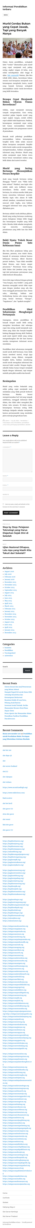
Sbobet (5, 1202)
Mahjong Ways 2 (9, 1207)
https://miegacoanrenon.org (13, 934)
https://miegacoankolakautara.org (15, 1003)
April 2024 (8, 627)
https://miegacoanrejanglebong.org (16, 1120)
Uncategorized (10, 653)
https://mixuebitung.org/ (12, 852)
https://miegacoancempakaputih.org (16, 1163)
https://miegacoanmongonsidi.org (16, 1035)
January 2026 (9, 579)
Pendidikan (24, 420)
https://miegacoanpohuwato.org (15, 1059)
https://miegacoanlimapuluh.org (15, 1157)
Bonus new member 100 (12, 734)
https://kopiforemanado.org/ (13, 915)
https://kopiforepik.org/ (12, 886)
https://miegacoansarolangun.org (15, 1155)
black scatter (7, 798)
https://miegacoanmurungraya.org (16, 1088)
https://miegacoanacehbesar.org (15, 1110)
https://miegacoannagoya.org (14, 1032)
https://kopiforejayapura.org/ (14, 849)
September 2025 (11, 590)
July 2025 (8, 595)
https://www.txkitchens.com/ (14, 793)
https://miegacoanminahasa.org (15, 1024)
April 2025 (8, 603)
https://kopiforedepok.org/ (13, 907)
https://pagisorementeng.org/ (14, 870)
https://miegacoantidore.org (13, 950)
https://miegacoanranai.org (13, 955)
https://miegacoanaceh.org (13, 953)
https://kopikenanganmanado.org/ (16, 905)
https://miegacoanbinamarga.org (15, 966)
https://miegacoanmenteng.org (14, 995)
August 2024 (9, 622)
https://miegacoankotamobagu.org (16, 1086)
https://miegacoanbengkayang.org (16, 1160)
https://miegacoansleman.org (14, 1030)
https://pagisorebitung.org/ (13, 876)
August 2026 (9, 571)
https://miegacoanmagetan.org (14, 1102)
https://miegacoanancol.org (13, 1168)
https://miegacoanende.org (13, 945)
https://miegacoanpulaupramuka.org (16, 939)
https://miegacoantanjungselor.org (19, 1014)
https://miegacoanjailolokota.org (15, 1144)
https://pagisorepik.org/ (12, 860)
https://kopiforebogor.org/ (13, 913)
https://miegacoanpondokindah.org (16, 985)
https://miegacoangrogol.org (13, 987)
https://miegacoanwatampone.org (15, 1131)
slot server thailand (10, 766)
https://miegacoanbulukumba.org (15, 1070)
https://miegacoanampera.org (14, 963)
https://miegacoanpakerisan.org (15, 1176)
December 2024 (10, 614)
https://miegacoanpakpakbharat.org (16, 1149)
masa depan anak (8, 422)
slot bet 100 (7, 750)
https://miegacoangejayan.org (14, 929)
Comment (7, 447)
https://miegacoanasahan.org (14, 1123)
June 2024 (8, 625)
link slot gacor (8, 825)
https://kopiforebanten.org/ (13, 841)
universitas (9, 656)
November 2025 (10, 585)
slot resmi (6, 819)
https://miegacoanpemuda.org (14, 931)
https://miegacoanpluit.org (13, 1000)
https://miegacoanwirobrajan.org (15, 1043)
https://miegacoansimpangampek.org (17, 1128)
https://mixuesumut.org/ (12, 921)
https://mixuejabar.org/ (12, 918)
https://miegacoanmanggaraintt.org (16, 1096)
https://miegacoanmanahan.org (15, 1054)
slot (4, 761)
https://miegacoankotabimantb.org (16, 974)
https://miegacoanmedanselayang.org (17, 1038)
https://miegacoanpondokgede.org (16, 993)
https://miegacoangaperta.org (14, 1040)
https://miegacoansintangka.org (15, 1075)
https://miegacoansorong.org (14, 1022)
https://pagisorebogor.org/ (13, 899)
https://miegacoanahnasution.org (15, 926)
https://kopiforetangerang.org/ (14, 857)
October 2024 (10, 619)
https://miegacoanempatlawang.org (16, 1125)
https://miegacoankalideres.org (14, 990)
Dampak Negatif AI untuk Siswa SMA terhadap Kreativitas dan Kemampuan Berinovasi (18, 694)
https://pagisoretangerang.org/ (14, 902)
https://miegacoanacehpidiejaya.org (16, 1147)
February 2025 (10, 609)
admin (7, 420)
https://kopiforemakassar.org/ (14, 894)
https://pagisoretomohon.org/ (14, 873)
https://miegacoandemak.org (14, 1152)
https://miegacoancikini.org (13, 979)
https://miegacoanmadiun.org (14, 1179)
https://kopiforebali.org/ (12, 910)
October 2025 (10, 587)
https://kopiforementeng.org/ (14, 883)
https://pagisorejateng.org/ (13, 881)
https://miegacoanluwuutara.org (15, 1112)
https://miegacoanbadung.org (14, 1104)
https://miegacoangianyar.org (14, 1027)
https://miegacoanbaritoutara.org (15, 1133)
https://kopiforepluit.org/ (12, 889)
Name (5, 476)
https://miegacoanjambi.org (13, 1019)
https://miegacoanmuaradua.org (15, 1008)
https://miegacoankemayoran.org (15, 971)
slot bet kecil (7, 803)
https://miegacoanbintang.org (14, 1072)
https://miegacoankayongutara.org (16, 1056)
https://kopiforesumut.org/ (13, 846)
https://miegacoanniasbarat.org (15, 1099)
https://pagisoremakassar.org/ (14, 862)
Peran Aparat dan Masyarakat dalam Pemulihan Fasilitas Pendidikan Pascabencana (18, 716)
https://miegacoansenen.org (13, 969)
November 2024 (10, 617)
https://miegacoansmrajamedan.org (16, 1184)
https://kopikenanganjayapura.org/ (16, 854)
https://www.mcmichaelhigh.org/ (15, 787)
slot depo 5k (7, 755)
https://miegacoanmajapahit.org (15, 1048)
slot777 (5, 771)
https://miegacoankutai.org (13, 1141)
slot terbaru (7, 782)
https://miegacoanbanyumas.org (15, 1067)
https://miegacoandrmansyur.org (15, 1181)
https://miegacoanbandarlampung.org (17, 1016)
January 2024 (9, 630)
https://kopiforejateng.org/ (13, 844)
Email (5, 485)
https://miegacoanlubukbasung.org (16, 1006)
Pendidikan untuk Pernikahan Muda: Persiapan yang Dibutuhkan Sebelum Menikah (17, 736)
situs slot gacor (8, 814)
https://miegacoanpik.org (12, 998)
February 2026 (10, 577)
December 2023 (10, 633)
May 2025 (8, 601)
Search (5, 667)
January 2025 (9, 611)
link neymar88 (13, 75)
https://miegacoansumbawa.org (15, 1139)
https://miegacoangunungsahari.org (16, 1165)
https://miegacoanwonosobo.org (15, 961)
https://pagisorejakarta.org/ (13, 865)
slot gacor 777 (8, 809)
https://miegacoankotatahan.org (15, 958)
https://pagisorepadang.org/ (13, 878)
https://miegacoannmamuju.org (15, 1094)
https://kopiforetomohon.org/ (14, 891)
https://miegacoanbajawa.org (14, 1078)
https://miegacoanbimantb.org (14, 1091)
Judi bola (6, 1198)
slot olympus (7, 777)
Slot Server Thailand (10, 1216)
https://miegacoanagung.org (13, 947)
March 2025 (9, 606)
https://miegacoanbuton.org (13, 1117)
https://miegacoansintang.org (14, 937)
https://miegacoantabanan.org (14, 1107)
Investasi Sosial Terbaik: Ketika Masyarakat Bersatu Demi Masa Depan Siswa (16, 708)
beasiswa (8, 648)
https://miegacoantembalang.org (15, 1046)
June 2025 (8, 598)
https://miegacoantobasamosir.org (16, 1115)
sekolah (28, 424)
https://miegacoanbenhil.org (13, 977)
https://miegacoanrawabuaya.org (15, 982)
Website (6, 494)
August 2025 (9, 593)
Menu (6, 15)
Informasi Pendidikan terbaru (11, 1222)
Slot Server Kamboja (10, 1212)
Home (5, 1193)
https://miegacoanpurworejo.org (15, 1136)
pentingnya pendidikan (17, 424)
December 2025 (10, 582)
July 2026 (8, 574)
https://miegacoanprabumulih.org (15, 942)
